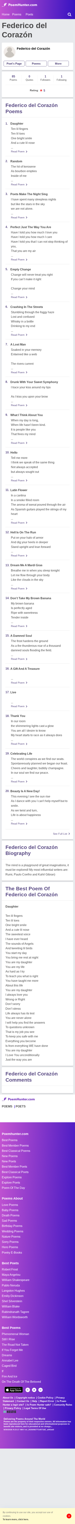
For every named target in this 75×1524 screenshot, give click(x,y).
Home (6, 14)
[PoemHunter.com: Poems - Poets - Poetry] (19, 5)
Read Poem (18, 151)
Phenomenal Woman (15, 1334)
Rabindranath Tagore (15, 1311)
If (2, 1371)
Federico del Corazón (33, 48)
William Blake (11, 1306)
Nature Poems (11, 1236)
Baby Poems (10, 1210)
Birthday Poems (12, 1225)
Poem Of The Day (13, 1187)
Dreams (7, 1355)
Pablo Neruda (11, 1285)
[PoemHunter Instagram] (40, 1390)
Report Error (47, 1401)
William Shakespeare (15, 1280)
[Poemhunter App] (14, 1390)
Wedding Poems (12, 1231)
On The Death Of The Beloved (21, 1381)
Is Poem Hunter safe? (39, 1404)
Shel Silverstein (12, 1301)
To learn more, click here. (16, 1519)
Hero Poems (10, 1247)
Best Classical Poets (15, 1172)
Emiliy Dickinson (12, 1295)
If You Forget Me (12, 1350)
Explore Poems (12, 1177)
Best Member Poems (15, 1145)
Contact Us (23, 1401)
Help (34, 1401)
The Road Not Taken (15, 1344)
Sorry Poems (10, 1241)
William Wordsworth (15, 1317)
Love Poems (10, 1204)
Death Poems (10, 1215)
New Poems (10, 1156)
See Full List (60, 833)
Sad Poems (9, 1220)
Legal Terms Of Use (35, 1408)
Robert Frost (10, 1269)
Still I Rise (8, 1339)
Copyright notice (25, 1397)
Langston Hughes (13, 1290)
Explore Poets (11, 1182)
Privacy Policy (13, 1408)
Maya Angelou (11, 1274)
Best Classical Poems (16, 1150)
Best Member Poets (14, 1166)
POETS (21, 1106)
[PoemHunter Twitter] (34, 1390)
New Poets (9, 1161)
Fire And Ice (9, 1376)
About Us (8, 1397)
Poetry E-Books (12, 1252)
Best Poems (9, 1140)
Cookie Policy (45, 1397)
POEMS (7, 1106)
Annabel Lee (10, 1360)
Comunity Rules (63, 1404)
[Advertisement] (37, 1486)
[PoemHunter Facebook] (27, 1390)
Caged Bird (9, 1365)
